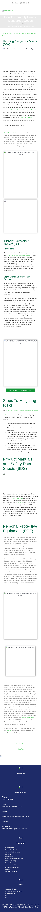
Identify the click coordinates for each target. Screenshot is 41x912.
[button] (20, 390)
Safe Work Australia (10, 133)
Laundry (7, 869)
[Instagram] (15, 779)
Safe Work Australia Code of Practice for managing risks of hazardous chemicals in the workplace (20, 413)
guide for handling (26, 117)
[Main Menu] (37, 10)
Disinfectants (9, 856)
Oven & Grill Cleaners (12, 867)
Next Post (21, 749)
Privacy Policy (23, 907)
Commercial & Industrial (12, 852)
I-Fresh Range (9, 847)
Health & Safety (8, 33)
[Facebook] (9, 779)
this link (9, 730)
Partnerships (9, 898)
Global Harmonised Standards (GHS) (18, 255)
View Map (5, 821)
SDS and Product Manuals (13, 891)
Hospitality (8, 863)
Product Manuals (16, 546)
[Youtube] (20, 779)
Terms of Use (33, 907)
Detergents (8, 854)
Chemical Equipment (11, 871)
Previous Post (20, 744)
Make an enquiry (10, 893)
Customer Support (11, 889)
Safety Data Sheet (17, 498)
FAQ (6, 895)
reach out (20, 502)
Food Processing (10, 860)
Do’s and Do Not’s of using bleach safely (23, 110)
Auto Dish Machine (11, 865)
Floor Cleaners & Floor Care (14, 858)
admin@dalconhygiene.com (12, 806)
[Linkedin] (4, 779)
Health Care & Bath (11, 850)
